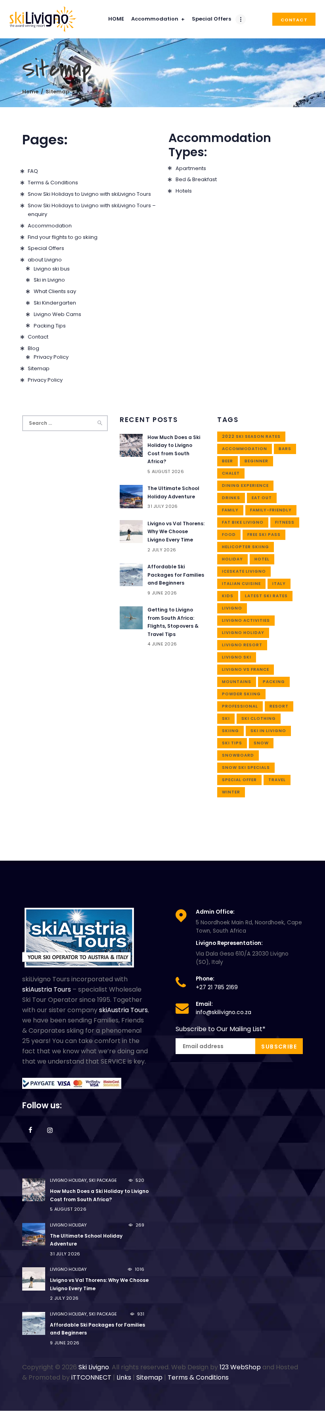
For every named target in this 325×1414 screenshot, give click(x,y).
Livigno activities (246, 620)
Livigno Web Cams (57, 314)
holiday (232, 559)
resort (279, 706)
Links (124, 1377)
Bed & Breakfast (196, 179)
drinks (231, 498)
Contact (38, 337)
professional (240, 706)
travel (277, 780)
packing (274, 682)
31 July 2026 (162, 506)
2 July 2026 (161, 550)
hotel (262, 559)
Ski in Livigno (49, 280)
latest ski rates (266, 596)
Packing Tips (50, 325)
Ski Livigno (93, 1367)
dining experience (245, 485)
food (229, 535)
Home (30, 91)
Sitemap (39, 368)
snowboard (238, 755)
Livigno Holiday (243, 633)
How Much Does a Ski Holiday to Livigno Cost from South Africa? (173, 449)
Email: (204, 1004)
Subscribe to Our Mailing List (221, 1029)
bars (285, 449)
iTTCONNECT (91, 1377)
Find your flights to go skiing (63, 237)
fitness (284, 522)
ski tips (232, 743)
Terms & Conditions (53, 182)
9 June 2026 (162, 593)
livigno (232, 608)
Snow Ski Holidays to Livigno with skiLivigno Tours (89, 194)
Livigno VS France (245, 669)
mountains (236, 682)
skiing (230, 731)
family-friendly (271, 510)
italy (279, 584)
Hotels (184, 191)
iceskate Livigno (244, 571)
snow (261, 743)
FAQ (33, 171)
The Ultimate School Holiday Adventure (173, 492)
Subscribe (279, 1047)
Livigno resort (242, 645)
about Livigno (45, 259)
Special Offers (46, 248)
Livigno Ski (236, 657)
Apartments (191, 168)
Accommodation (50, 225)
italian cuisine (241, 584)
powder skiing (241, 694)
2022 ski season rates (251, 436)
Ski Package (103, 1180)
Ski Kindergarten (55, 303)
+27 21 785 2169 (217, 987)
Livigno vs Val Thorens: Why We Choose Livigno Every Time (176, 531)
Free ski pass (264, 535)
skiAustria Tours (46, 989)
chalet (231, 473)
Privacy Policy (51, 357)
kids (227, 596)
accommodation (244, 449)
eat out (262, 498)
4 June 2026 (162, 644)
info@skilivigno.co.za (223, 1012)
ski (226, 718)
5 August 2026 (165, 471)
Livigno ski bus (52, 269)
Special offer (239, 780)
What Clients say (55, 291)
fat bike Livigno (243, 522)
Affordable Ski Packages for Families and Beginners (175, 574)
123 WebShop (240, 1367)
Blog (33, 348)
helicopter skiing (245, 547)
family (230, 510)
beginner (256, 461)
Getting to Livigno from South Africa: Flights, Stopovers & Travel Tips (173, 622)
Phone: (205, 978)
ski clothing (258, 718)
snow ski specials (246, 767)
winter (231, 792)
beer (227, 461)
